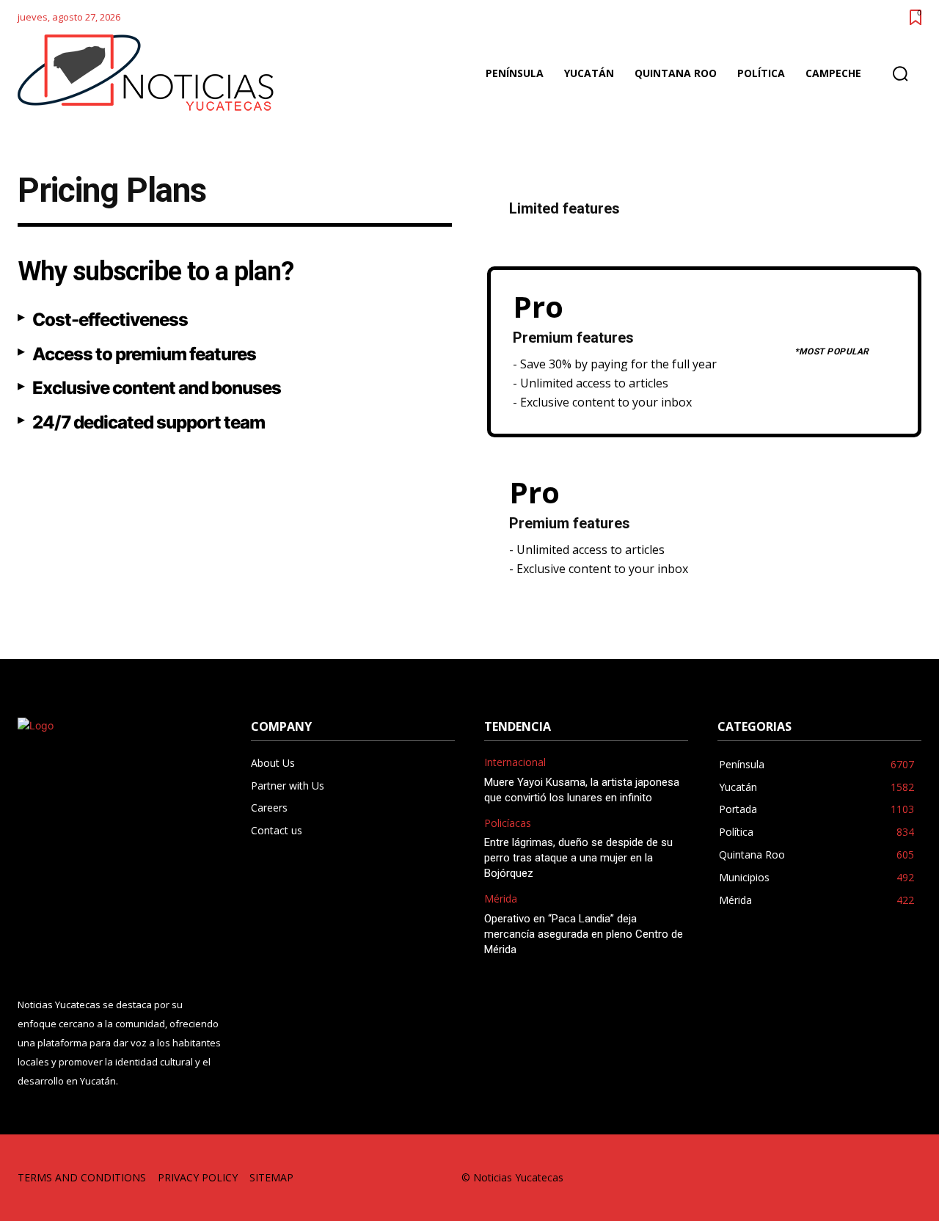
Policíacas (507, 823)
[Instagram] (776, 1178)
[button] (900, 73)
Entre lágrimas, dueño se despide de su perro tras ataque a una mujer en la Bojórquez (578, 858)
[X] (875, 1178)
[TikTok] (809, 1178)
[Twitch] (842, 1178)
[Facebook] (743, 1178)
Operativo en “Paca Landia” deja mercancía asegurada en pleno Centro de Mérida (583, 934)
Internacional (515, 763)
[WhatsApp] (908, 1178)
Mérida (500, 899)
